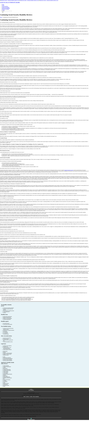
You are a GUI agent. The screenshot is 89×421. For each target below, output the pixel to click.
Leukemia (4, 380)
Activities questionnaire (7, 319)
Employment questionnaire (7, 316)
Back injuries (5, 368)
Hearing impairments (6, 376)
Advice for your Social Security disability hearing (8, 329)
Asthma (4, 367)
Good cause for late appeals (7, 324)
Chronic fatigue (5, 371)
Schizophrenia (5, 384)
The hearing (5, 331)
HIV (4, 378)
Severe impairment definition (7, 358)
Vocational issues (6, 333)
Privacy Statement (36, 396)
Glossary (4, 312)
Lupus (4, 356)
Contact (31, 396)
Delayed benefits (6, 338)
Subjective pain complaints (7, 359)
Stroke (4, 386)
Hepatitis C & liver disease (7, 377)
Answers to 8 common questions (8, 307)
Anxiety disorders (6, 365)
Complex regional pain (7, 369)
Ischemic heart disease (6, 379)
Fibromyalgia (5, 351)
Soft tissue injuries (6, 385)
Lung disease (5, 381)
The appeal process (6, 323)
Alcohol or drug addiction (7, 345)
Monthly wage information (7, 318)
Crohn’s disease (5, 372)
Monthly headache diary (7, 317)
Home (1, 17)
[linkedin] (31, 418)
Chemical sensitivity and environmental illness (7, 348)
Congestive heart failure (7, 370)
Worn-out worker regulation (7, 360)
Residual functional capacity (68, 170)
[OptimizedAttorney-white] (31, 419)
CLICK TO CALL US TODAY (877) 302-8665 (10, 2)
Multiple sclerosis (6, 383)
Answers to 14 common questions (8, 330)
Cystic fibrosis (5, 373)
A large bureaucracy (6, 311)
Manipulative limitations (7, 357)
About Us (27, 396)
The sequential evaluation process (8, 310)
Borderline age (5, 346)
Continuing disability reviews (8, 341)
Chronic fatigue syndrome (7, 349)
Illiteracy (4, 352)
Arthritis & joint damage (7, 366)
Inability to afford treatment (7, 353)
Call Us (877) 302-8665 (31, 390)
